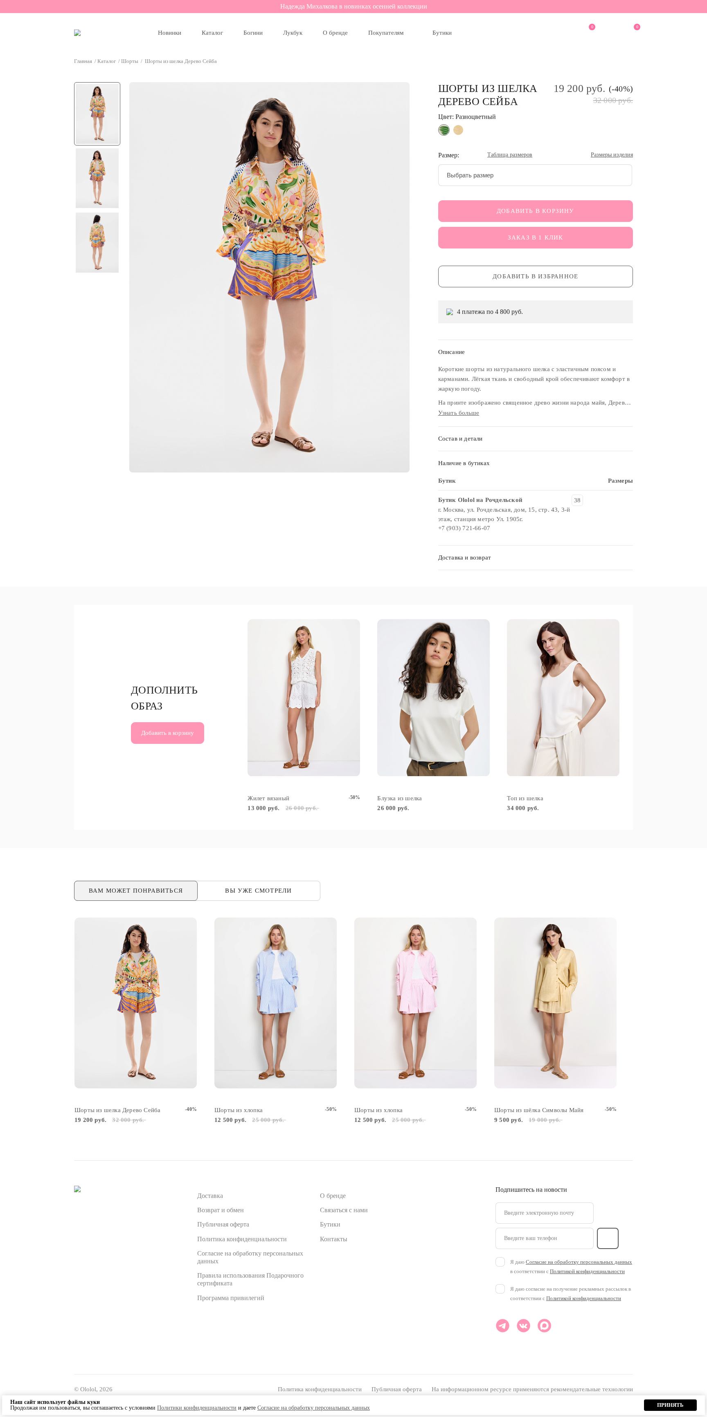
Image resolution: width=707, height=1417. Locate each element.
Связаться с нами (344, 1210)
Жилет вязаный (268, 798)
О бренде (335, 32)
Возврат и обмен (220, 1210)
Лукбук (292, 32)
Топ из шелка (525, 798)
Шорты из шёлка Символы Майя (538, 1110)
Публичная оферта (223, 1224)
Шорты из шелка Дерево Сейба (117, 1110)
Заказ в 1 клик (535, 237)
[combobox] (535, 175)
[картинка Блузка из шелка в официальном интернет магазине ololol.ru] (433, 698)
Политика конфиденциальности (242, 1239)
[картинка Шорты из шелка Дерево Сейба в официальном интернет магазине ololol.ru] (135, 1003)
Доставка (210, 1195)
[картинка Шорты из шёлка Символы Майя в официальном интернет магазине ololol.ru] (555, 1003)
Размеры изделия (612, 155)
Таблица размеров (509, 155)
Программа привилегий (230, 1297)
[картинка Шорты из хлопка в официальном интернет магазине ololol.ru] (275, 1003)
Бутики (442, 32)
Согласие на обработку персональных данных (579, 1262)
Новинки (169, 32)
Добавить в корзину (535, 211)
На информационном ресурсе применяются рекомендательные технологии (532, 1389)
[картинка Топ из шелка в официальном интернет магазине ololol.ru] (563, 698)
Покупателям (386, 32)
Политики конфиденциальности (196, 1408)
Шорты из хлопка (238, 1110)
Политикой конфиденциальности (587, 1271)
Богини (253, 32)
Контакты (333, 1239)
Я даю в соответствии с (571, 1266)
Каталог (212, 32)
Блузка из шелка (399, 798)
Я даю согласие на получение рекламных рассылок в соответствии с (570, 1293)
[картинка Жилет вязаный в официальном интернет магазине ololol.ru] (304, 698)
